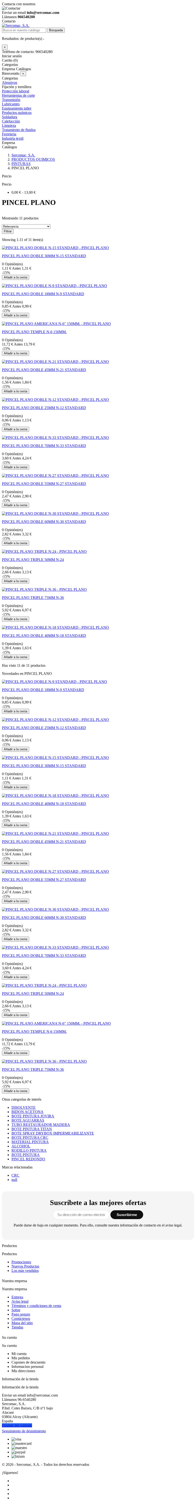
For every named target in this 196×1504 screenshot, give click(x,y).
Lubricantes (11, 104)
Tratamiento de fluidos (19, 130)
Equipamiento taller (16, 108)
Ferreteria (9, 134)
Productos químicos (17, 113)
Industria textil (12, 138)
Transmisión (11, 100)
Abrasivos (9, 82)
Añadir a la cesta (15, 277)
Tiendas (17, 1327)
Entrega (17, 1297)
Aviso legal (19, 1301)
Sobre (15, 1310)
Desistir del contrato (17, 1425)
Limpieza (9, 125)
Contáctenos (20, 1319)
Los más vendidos (25, 1271)
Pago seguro (20, 1314)
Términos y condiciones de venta (36, 1306)
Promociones (21, 1262)
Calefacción (11, 121)
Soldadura (9, 117)
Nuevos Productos (25, 1266)
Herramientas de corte (18, 95)
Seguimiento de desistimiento (24, 1431)
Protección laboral (15, 91)
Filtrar (8, 231)
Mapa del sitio (22, 1323)
